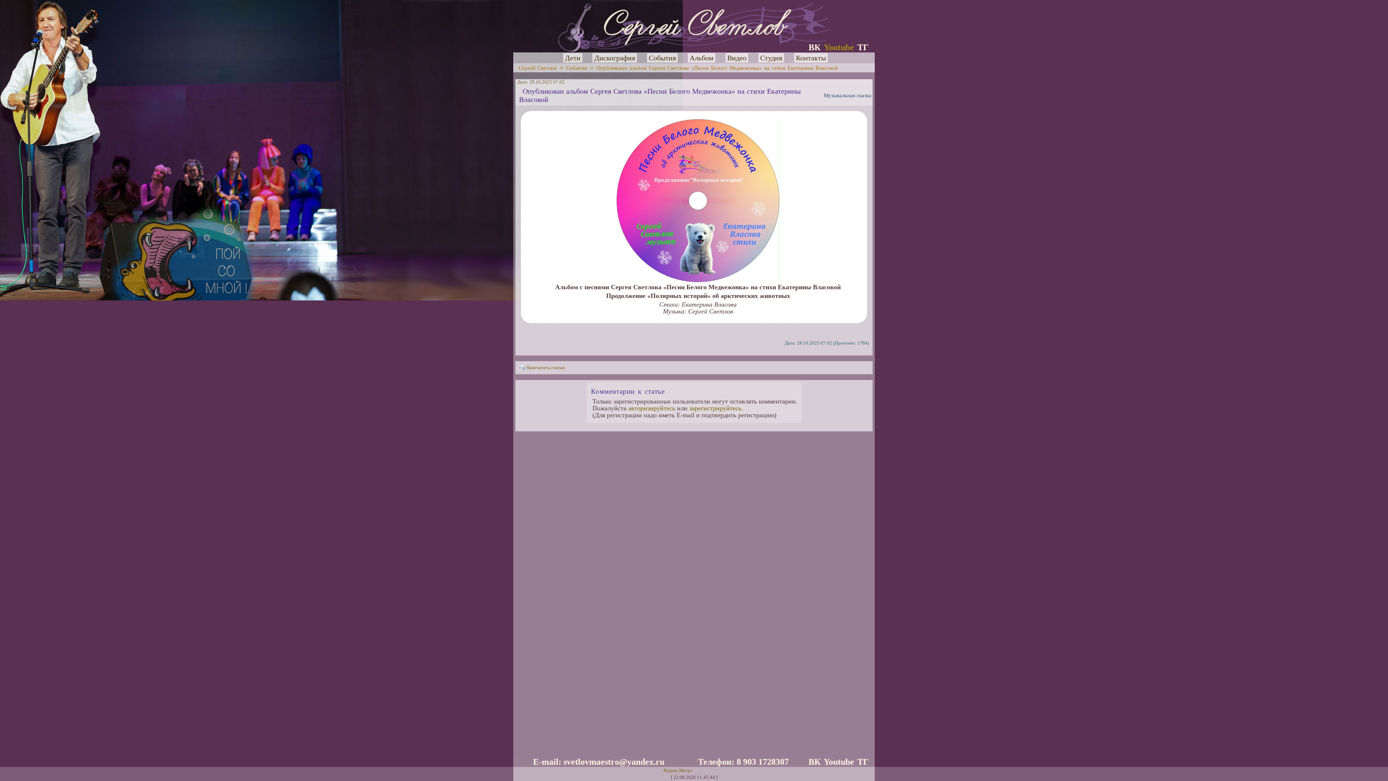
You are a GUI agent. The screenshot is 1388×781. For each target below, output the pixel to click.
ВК (815, 47)
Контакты (811, 58)
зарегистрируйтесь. (716, 408)
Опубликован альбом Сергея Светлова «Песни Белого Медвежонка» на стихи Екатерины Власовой (717, 68)
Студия (771, 58)
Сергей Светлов (538, 68)
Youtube (839, 47)
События (662, 58)
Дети (573, 58)
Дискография (614, 58)
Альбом (702, 58)
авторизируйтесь (651, 408)
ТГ (863, 47)
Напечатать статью (545, 367)
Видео (736, 58)
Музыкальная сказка (847, 95)
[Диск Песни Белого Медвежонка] (698, 279)
